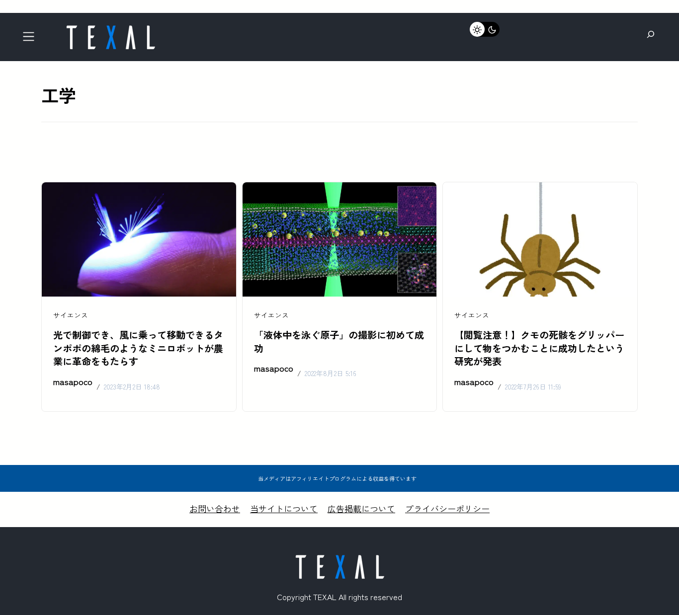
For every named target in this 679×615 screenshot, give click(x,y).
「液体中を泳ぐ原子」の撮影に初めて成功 (339, 341)
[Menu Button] (31, 39)
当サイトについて (284, 508)
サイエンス (70, 315)
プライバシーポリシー (447, 508)
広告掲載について (361, 508)
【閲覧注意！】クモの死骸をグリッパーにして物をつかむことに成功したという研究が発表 (539, 348)
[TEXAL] (110, 28)
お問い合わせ (214, 508)
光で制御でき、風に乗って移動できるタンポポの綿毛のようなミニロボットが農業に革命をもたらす (138, 348)
